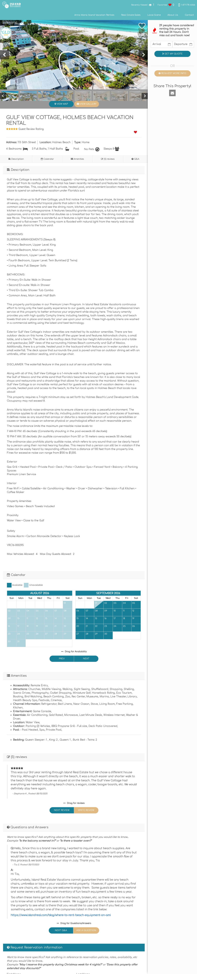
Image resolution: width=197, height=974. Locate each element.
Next (86, 658)
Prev (62, 658)
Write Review (86, 810)
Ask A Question (86, 930)
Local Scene (154, 15)
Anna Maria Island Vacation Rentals (94, 15)
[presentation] (4, 54)
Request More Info (173, 73)
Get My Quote (173, 54)
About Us (172, 15)
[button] (8, 23)
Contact (189, 15)
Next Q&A (61, 930)
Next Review (61, 810)
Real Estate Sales (131, 15)
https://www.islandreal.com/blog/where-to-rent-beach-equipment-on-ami (61, 915)
